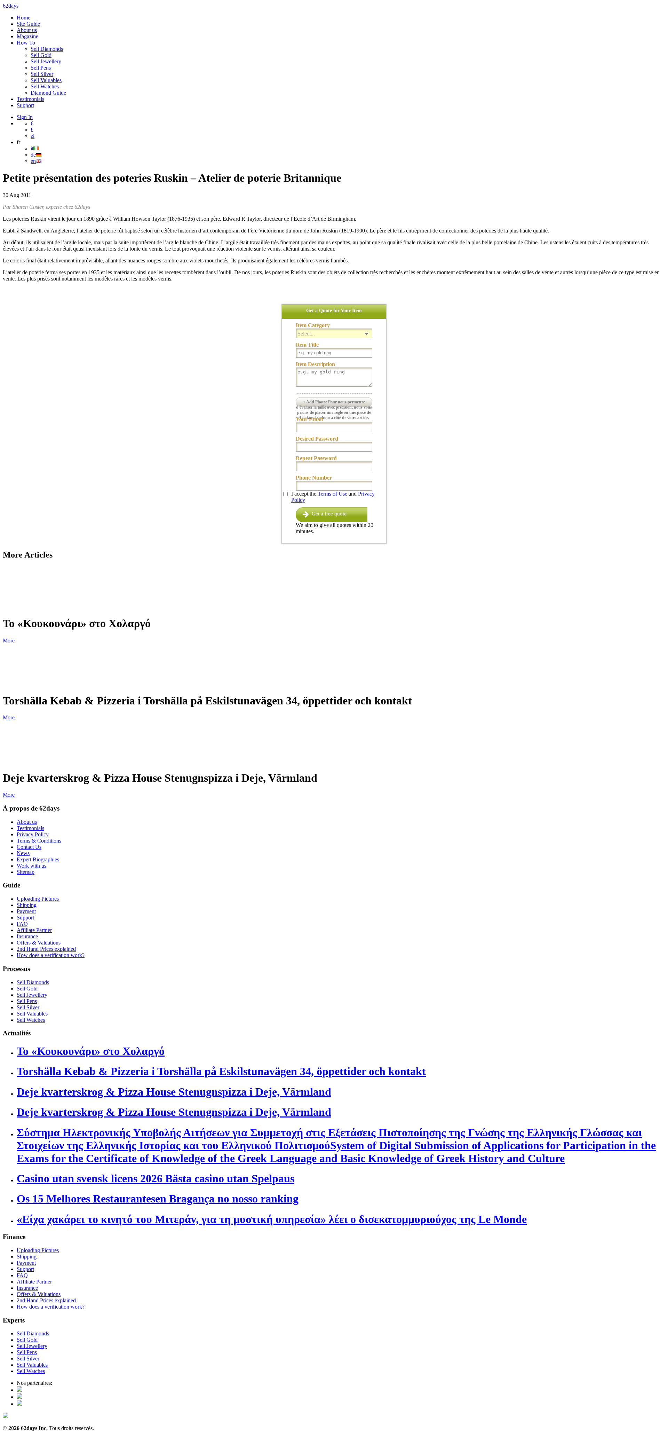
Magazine (27, 36)
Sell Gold (41, 55)
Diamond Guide (48, 93)
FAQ (22, 924)
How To (26, 43)
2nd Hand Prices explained (46, 949)
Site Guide (28, 24)
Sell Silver (42, 74)
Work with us (31, 866)
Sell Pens (41, 68)
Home (23, 18)
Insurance (27, 936)
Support (25, 105)
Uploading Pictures (38, 899)
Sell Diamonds (47, 49)
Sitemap (25, 872)
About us (27, 30)
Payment (26, 911)
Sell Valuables (46, 80)
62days (10, 6)
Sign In (25, 117)
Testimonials (30, 99)
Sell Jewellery (46, 61)
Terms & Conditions (39, 841)
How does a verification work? (51, 955)
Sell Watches (45, 86)
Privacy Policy (33, 834)
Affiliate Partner (34, 930)
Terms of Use (332, 494)
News (23, 853)
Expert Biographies (38, 859)
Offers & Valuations (39, 943)
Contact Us (29, 847)
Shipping (27, 905)
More (9, 641)
